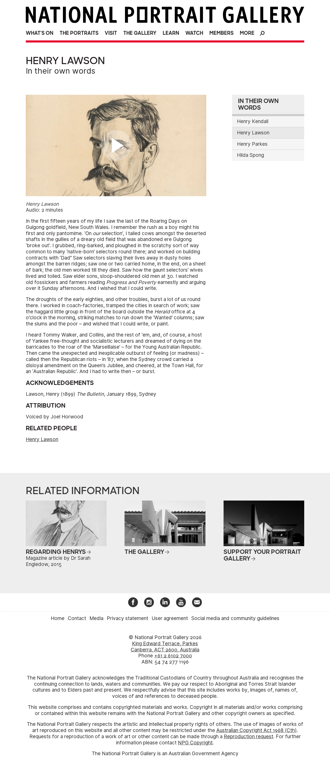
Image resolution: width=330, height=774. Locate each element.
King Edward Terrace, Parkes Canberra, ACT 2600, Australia (165, 647)
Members (221, 33)
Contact (77, 618)
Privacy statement (127, 618)
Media (96, 618)
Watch (194, 33)
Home (57, 618)
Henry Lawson (42, 439)
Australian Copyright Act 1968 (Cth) (256, 730)
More (247, 33)
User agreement (170, 618)
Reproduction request (248, 736)
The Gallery (139, 33)
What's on (39, 33)
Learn (171, 33)
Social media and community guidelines (235, 618)
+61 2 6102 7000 (173, 656)
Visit (111, 33)
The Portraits (79, 33)
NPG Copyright (195, 743)
